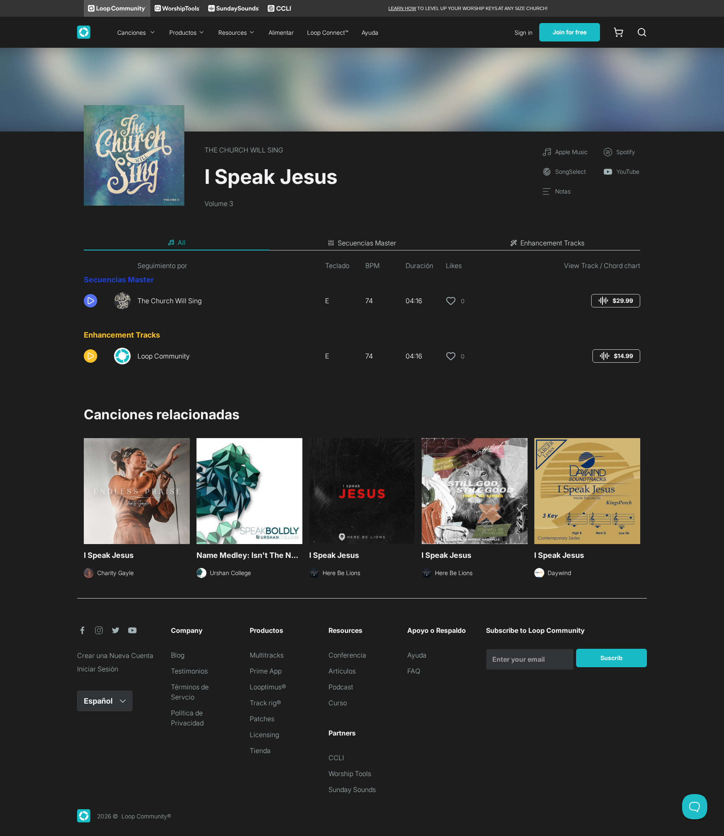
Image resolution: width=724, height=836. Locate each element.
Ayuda (370, 32)
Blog (177, 655)
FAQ (413, 671)
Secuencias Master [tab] (367, 243)
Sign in (524, 32)
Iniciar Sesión (97, 669)
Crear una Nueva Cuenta (115, 655)
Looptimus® (268, 687)
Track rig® (265, 703)
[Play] (90, 300)
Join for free (570, 32)
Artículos (342, 671)
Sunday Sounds (352, 789)
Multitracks (267, 655)
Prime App (266, 671)
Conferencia (347, 655)
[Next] (635, 490)
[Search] (642, 32)
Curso (337, 703)
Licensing (264, 734)
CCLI (336, 757)
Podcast (340, 687)
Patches (262, 719)
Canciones (131, 32)
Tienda (260, 750)
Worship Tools (349, 773)
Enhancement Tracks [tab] (552, 243)
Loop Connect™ (327, 32)
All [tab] (182, 242)
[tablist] (362, 242)
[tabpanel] (362, 316)
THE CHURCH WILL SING (243, 150)
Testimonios (189, 671)
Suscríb (611, 657)
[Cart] (618, 32)
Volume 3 (218, 203)
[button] (95, 300)
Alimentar (281, 32)
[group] (615, 300)
